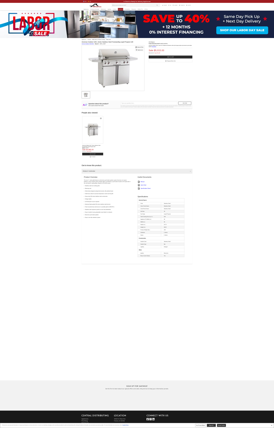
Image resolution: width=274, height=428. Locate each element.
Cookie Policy (125, 425)
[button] (84, 1)
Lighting (109, 9)
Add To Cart (170, 57)
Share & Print (140, 47)
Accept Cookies (221, 425)
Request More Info (171, 61)
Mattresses (103, 9)
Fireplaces (120, 9)
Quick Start (143, 185)
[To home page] (95, 5)
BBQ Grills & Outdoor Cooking (98, 39)
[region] (137, 425)
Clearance (133, 9)
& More (146, 9)
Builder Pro (140, 9)
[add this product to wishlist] (101, 118)
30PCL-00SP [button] (103, 43)
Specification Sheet (145, 188)
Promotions (127, 9)
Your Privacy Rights (200, 425)
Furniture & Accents (94, 9)
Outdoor (89, 39)
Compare (93, 156)
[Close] (271, 425)
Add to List (140, 50)
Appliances (86, 9)
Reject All (211, 425)
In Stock (114, 9)
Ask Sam (185, 103)
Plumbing (84, 421)
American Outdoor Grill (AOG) (88, 43)
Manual (142, 181)
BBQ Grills (108, 39)
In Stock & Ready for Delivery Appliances (137, 1)
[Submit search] (157, 5)
